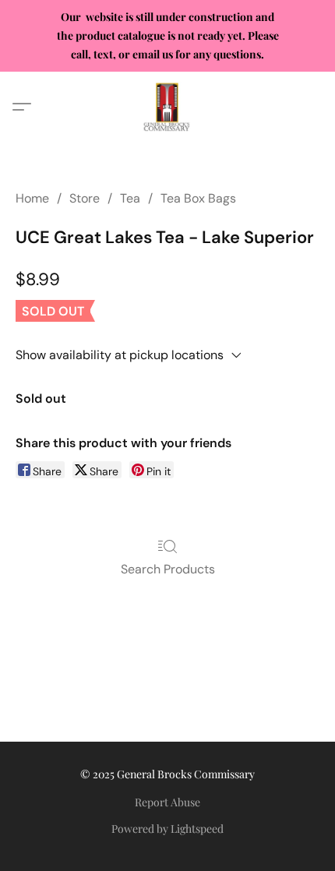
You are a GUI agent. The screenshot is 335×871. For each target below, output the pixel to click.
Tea (130, 198)
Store (84, 198)
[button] (167, 107)
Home (32, 198)
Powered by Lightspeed (167, 828)
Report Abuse (167, 802)
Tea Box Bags (198, 198)
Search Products (168, 569)
